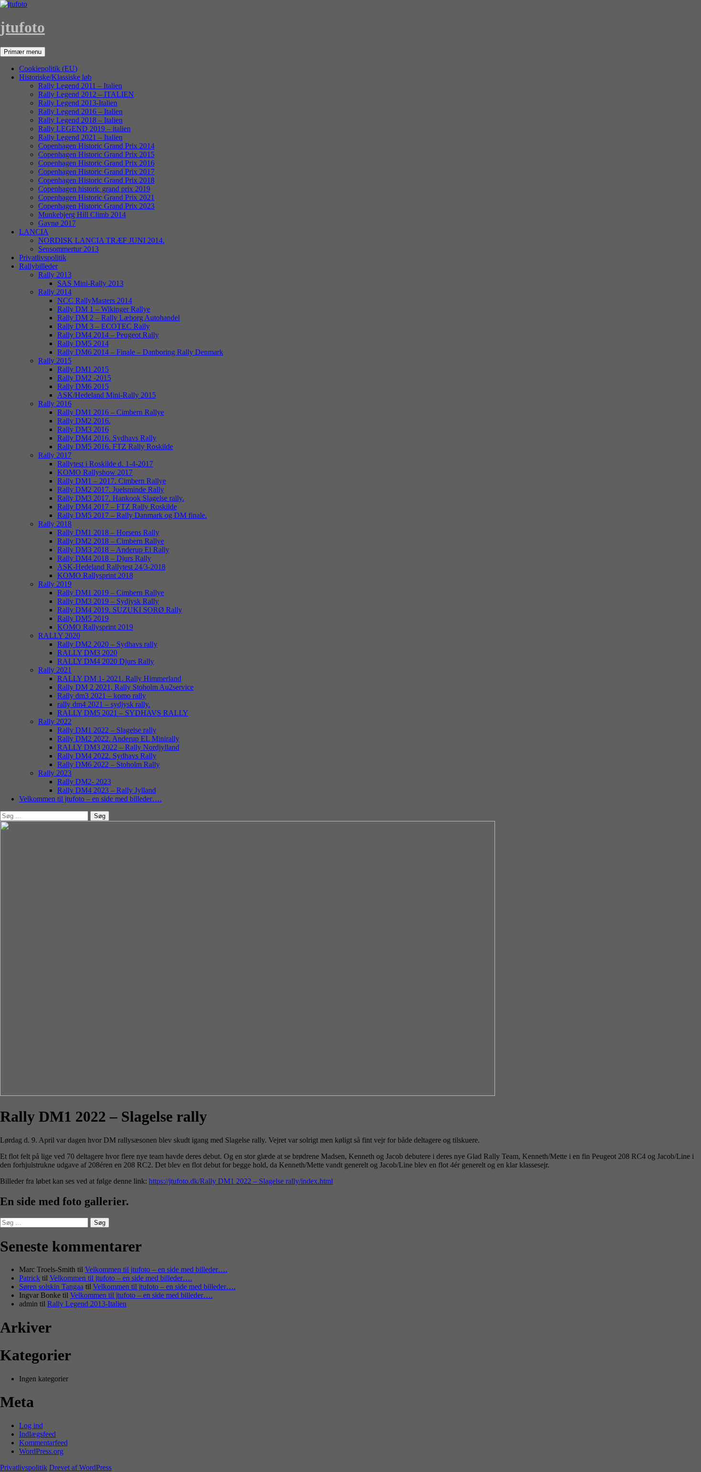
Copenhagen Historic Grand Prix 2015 (96, 154)
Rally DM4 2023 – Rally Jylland (106, 790)
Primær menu (22, 51)
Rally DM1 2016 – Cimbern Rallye (110, 412)
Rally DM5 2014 (83, 343)
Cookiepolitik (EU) (48, 68)
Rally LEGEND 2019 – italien (84, 129)
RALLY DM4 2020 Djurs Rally (105, 661)
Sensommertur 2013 (68, 249)
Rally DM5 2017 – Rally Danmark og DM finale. (132, 515)
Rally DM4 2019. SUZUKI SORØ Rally (119, 610)
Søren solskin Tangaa (51, 1287)
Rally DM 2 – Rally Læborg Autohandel (118, 318)
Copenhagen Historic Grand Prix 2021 (96, 197)
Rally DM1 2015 (83, 369)
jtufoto (22, 27)
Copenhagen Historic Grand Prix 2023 (96, 206)
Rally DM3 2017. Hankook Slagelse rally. (120, 498)
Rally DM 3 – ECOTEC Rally (103, 326)
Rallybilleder (38, 266)
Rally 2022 (55, 721)
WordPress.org (41, 1451)
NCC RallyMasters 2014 (94, 300)
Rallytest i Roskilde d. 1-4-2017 (105, 464)
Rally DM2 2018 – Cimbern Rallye (110, 541)
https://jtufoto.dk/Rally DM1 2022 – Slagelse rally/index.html (241, 1181)
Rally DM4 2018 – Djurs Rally (104, 558)
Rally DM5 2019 (83, 618)
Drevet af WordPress (80, 1467)
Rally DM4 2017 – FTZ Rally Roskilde (117, 507)
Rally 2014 (55, 292)
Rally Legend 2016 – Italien (80, 111)
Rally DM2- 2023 (84, 782)
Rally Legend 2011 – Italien (80, 86)
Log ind (31, 1425)
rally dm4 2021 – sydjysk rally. (103, 704)
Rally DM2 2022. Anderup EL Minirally (118, 739)
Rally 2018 (55, 524)
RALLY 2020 (59, 635)
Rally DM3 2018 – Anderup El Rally (113, 550)
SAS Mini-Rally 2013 (90, 283)
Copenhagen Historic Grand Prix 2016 (96, 163)
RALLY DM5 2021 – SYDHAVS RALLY (122, 713)
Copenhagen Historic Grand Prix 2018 (96, 180)
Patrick (29, 1278)
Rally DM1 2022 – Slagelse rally (106, 730)
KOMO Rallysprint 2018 (95, 575)
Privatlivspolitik (42, 257)
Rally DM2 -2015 (84, 378)
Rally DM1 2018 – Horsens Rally (108, 532)
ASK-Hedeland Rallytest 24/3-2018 (111, 567)
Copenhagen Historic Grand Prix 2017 (96, 172)
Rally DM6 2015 (83, 386)
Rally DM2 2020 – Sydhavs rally (107, 644)
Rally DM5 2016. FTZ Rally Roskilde (115, 446)
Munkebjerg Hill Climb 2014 (82, 214)
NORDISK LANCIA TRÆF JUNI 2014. (101, 240)
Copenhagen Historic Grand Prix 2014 (96, 146)
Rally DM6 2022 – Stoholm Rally (108, 764)
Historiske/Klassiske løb (55, 77)
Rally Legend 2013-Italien (77, 103)
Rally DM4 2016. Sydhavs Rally (106, 438)
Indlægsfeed (37, 1434)
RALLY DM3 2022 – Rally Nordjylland (118, 747)
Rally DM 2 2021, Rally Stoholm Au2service (125, 687)
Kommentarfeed (43, 1443)
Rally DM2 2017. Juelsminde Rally (110, 489)
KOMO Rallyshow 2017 (95, 472)
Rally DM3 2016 (83, 429)
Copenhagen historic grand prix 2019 (94, 189)
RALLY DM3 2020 (87, 653)
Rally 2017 (55, 455)
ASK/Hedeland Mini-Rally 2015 (106, 395)
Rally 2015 (55, 361)
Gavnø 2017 (57, 223)
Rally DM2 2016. (84, 421)
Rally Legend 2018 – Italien (80, 120)
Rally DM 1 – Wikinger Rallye (103, 309)
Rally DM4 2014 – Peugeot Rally (108, 335)
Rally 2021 (55, 670)
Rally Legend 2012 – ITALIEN (86, 94)
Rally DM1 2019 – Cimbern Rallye (110, 593)
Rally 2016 (55, 404)
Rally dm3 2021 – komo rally (101, 696)
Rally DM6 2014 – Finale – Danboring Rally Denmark (140, 352)
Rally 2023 (55, 773)
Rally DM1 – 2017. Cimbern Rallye (111, 481)
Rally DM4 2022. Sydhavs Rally (106, 756)
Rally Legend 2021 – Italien (80, 137)
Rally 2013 (55, 275)
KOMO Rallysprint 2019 (95, 627)
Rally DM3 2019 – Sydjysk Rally (108, 601)
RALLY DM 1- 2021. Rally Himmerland (119, 678)
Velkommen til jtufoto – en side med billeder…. (90, 799)
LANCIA (34, 232)
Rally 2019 (55, 584)
